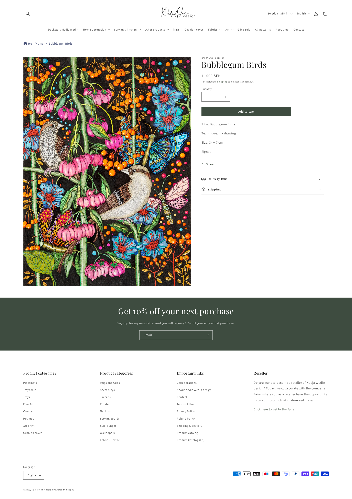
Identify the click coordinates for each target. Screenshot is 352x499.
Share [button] (210, 164)
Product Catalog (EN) (191, 440)
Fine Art (28, 404)
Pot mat (28, 418)
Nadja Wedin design (42, 489)
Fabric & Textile (110, 440)
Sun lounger (108, 426)
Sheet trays (107, 390)
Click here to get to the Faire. (275, 409)
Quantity (206, 89)
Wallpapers (107, 433)
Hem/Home (36, 43)
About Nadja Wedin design (194, 390)
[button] (27, 13)
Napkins (105, 411)
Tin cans (105, 397)
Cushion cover (32, 433)
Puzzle (104, 404)
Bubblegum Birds (60, 43)
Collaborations (187, 383)
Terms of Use (185, 404)
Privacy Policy (186, 411)
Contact (182, 397)
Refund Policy (186, 418)
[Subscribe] (208, 335)
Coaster (28, 411)
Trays (26, 397)
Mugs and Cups (110, 383)
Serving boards (110, 418)
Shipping (222, 81)
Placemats (30, 383)
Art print (28, 426)
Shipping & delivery (189, 426)
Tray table (29, 390)
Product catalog (187, 433)
